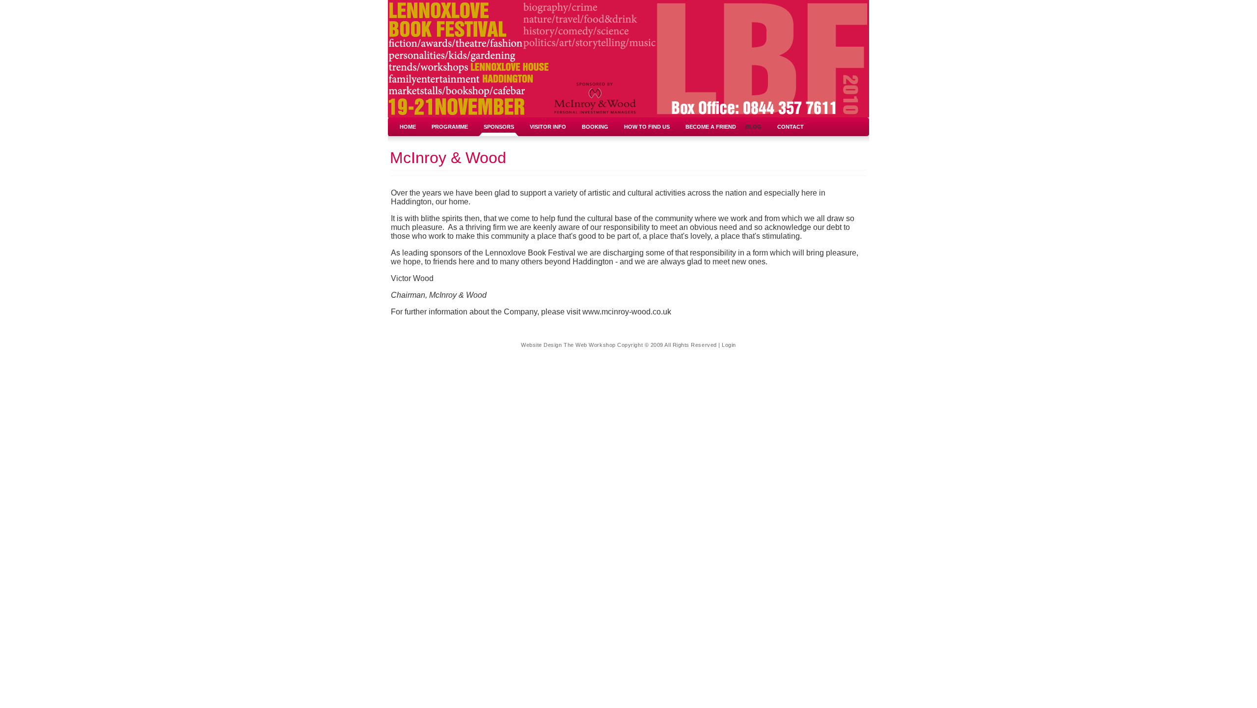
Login (729, 345)
